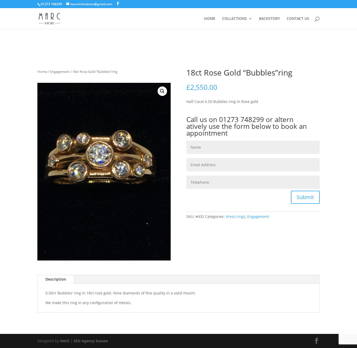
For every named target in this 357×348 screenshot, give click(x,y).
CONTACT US (298, 19)
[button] (162, 91)
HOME (209, 19)
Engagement (60, 71)
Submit (305, 197)
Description (55, 279)
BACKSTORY (269, 19)
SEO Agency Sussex (90, 340)
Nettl (64, 340)
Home (42, 71)
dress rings (235, 216)
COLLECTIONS (234, 19)
